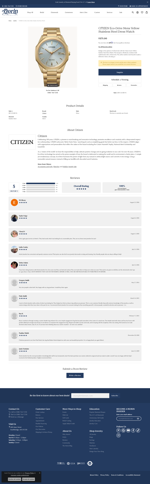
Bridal (42, 12)
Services (109, 12)
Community (66, 443)
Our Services (39, 418)
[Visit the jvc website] (61, 463)
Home (10, 20)
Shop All (30, 12)
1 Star (23, 191)
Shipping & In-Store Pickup (44, 432)
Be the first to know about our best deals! (50, 395)
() (57, 183)
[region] (52, 57)
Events (64, 412)
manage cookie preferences (20, 475)
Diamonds (54, 12)
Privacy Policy (104, 475)
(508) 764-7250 (52, 92)
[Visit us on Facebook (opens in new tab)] (133, 430)
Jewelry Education (95, 421)
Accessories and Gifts (45, 166)
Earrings (91, 440)
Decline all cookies (15, 479)
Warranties (134, 85)
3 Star (23, 187)
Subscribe (114, 395)
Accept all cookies (28, 479)
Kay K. (21, 313)
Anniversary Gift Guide (96, 418)
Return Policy (94, 475)
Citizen (44, 113)
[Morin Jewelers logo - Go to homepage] (10, 12)
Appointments (40, 421)
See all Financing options (105, 47)
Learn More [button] (91, 2)
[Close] (147, 2)
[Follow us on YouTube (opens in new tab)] (128, 430)
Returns (119, 85)
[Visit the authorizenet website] (90, 463)
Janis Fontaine (24, 349)
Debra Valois (23, 263)
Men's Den (83, 12)
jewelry (15, 20)
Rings (91, 437)
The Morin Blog (67, 446)
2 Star (23, 189)
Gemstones (69, 12)
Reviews (65, 440)
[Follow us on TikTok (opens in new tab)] (138, 430)
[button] (133, 12)
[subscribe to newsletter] (138, 418)
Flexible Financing (41, 423)
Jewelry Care (93, 423)
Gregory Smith (24, 280)
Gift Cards (66, 418)
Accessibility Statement (133, 475)
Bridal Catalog (67, 421)
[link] (8, 6)
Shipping (105, 85)
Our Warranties (40, 429)
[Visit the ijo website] (81, 463)
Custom (97, 12)
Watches (56, 166)
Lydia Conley (23, 247)
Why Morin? (66, 434)
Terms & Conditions (117, 475)
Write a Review (75, 375)
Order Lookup (40, 412)
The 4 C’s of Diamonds (96, 415)
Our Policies (39, 426)
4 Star (23, 185)
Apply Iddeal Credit (69, 423)
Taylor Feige (23, 216)
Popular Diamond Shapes (97, 412)
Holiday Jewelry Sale (70, 166)
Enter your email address (124, 414)
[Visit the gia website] (71, 463)
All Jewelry (92, 434)
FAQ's (64, 437)
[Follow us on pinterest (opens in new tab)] (118, 430)
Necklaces (92, 446)
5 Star (23, 183)
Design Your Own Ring (96, 451)
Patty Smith (23, 296)
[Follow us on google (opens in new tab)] (123, 430)
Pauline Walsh (24, 333)
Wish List (65, 415)
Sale (120, 12)
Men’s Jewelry (93, 448)
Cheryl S (22, 231)
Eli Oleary (22, 200)
